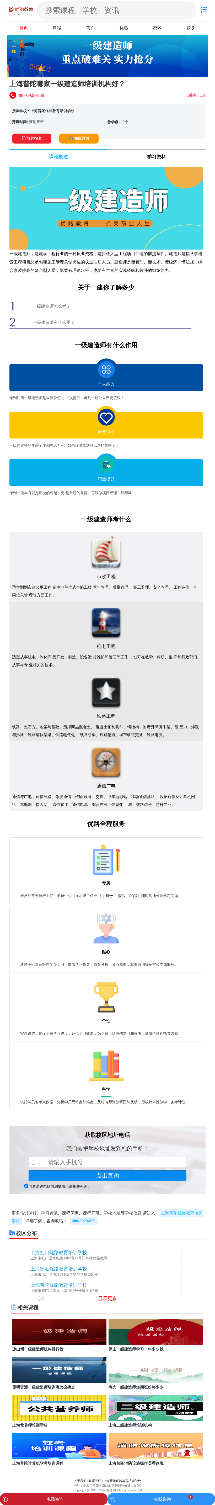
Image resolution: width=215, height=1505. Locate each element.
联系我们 (95, 1481)
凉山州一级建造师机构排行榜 (37, 1349)
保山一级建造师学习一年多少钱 (136, 1349)
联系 (190, 27)
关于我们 (80, 1481)
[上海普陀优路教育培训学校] (21, 10)
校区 (157, 27)
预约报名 (34, 138)
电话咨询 (55, 1499)
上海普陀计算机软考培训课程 (37, 1463)
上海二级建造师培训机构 (130, 1425)
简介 (90, 27)
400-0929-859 (83, 1221)
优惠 (124, 27)
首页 (23, 27)
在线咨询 (81, 138)
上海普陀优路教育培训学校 (52, 111)
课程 (57, 27)
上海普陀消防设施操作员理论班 (136, 1463)
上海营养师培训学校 (30, 1425)
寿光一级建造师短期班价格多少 (136, 1387)
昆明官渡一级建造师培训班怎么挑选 (43, 1387)
